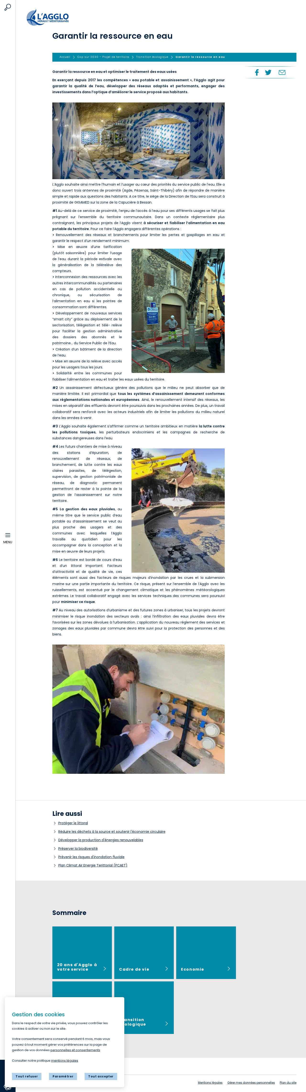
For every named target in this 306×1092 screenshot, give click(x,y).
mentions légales (64, 1060)
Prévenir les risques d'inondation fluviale (91, 857)
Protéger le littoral (73, 823)
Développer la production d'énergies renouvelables (100, 840)
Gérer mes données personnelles (251, 1083)
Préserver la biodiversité (78, 848)
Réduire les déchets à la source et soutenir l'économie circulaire (111, 831)
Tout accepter (101, 1076)
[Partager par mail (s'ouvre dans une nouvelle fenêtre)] (282, 72)
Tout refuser (27, 1076)
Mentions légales (210, 1083)
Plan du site (288, 1083)
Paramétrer (63, 1076)
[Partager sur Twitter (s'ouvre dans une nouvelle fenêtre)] (268, 72)
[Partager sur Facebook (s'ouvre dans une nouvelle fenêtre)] (256, 72)
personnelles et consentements (75, 1050)
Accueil (52, 15)
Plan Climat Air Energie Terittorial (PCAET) (92, 865)
